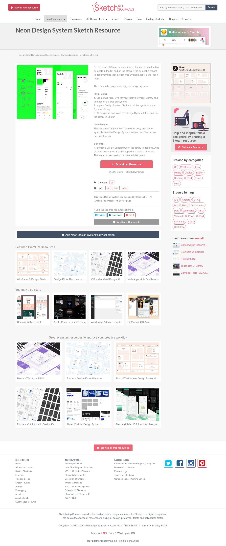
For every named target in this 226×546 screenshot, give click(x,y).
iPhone (191, 216)
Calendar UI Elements (75, 490)
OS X (201, 210)
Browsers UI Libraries (192, 251)
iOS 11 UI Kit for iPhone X (77, 471)
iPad (201, 216)
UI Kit (197, 199)
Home (38, 19)
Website (110, 200)
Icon (197, 167)
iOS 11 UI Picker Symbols (77, 486)
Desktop (178, 178)
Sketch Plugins (22, 482)
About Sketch (21, 497)
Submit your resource (25, 501)
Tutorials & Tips (22, 478)
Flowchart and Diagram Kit (77, 494)
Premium (75, 19)
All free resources (23, 467)
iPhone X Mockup (73, 482)
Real (189, 178)
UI (175, 167)
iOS (176, 199)
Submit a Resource (192, 147)
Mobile (177, 172)
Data (139, 19)
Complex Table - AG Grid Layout (198, 272)
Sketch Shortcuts (23, 471)
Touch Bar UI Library (192, 265)
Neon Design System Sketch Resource (67, 30)
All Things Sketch (96, 19)
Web (184, 205)
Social (191, 221)
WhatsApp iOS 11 (73, 463)
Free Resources (55, 19)
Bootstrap (179, 227)
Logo (176, 183)
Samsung (179, 221)
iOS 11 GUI (70, 497)
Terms (145, 525)
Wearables (188, 210)
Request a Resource (180, 19)
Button (199, 172)
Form (198, 178)
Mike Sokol (141, 196)
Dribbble (98, 200)
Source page (125, 200)
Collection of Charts (74, 478)
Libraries (19, 475)
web (116, 188)
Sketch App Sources (95, 525)
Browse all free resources (115, 447)
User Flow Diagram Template (78, 467)
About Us (19, 494)
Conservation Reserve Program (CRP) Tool (134, 463)
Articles (19, 486)
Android (186, 199)
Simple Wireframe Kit (75, 475)
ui (112, 182)
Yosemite (179, 216)
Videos (115, 19)
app (124, 188)
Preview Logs (188, 258)
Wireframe (185, 167)
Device (188, 172)
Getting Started (154, 19)
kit (108, 188)
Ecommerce (197, 205)
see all (199, 238)
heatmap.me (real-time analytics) (121, 540)
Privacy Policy (160, 525)
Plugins (128, 19)
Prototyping (20, 490)
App (176, 205)
